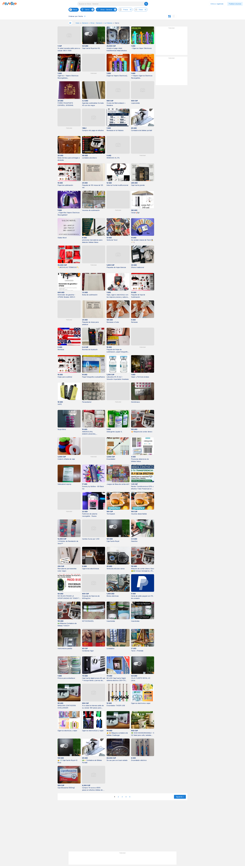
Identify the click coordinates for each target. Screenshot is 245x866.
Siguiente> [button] (180, 797)
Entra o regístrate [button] (217, 4)
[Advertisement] (171, 42)
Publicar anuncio (235, 4)
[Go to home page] (10, 4)
